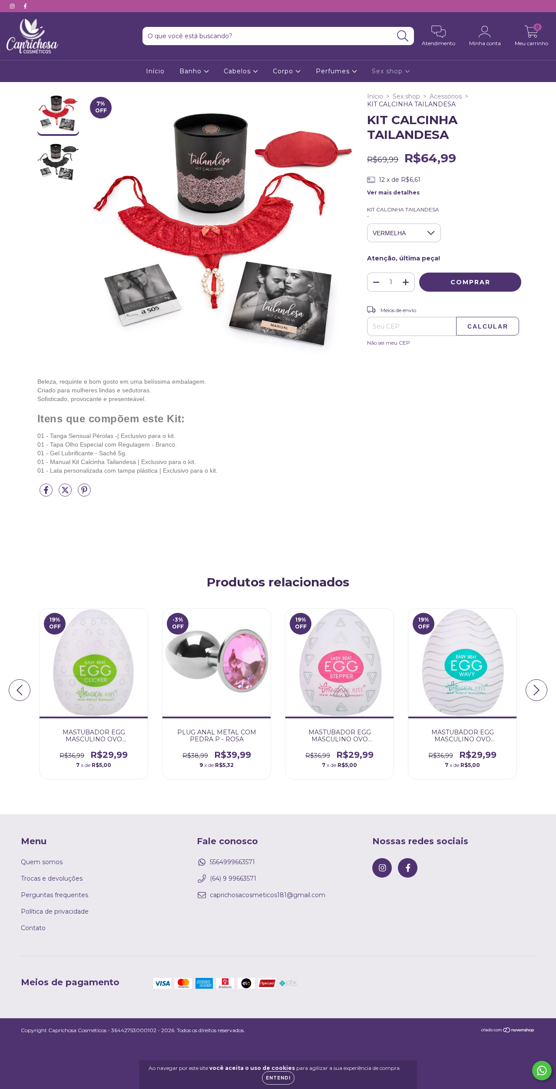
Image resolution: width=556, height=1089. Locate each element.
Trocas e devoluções (52, 878)
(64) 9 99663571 (233, 878)
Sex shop (388, 71)
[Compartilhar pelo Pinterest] (84, 493)
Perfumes (334, 71)
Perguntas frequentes (54, 895)
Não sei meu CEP (388, 342)
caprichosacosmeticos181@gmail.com (267, 895)
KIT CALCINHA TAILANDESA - (403, 212)
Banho (191, 71)
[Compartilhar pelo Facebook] (47, 493)
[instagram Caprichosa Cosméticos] (13, 6)
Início (155, 71)
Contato (33, 928)
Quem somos (42, 862)
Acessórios (446, 96)
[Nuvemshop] (508, 1031)
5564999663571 (232, 862)
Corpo (284, 71)
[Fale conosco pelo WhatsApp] (542, 1070)
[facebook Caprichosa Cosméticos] (25, 6)
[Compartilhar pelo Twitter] (66, 493)
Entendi (278, 1078)
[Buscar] (403, 36)
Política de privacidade (55, 911)
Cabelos (238, 71)
